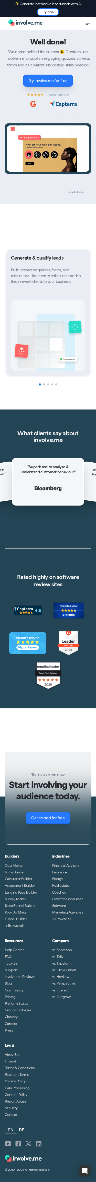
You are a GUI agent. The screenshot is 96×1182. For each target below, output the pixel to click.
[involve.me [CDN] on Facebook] (18, 1144)
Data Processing (17, 1088)
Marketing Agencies (67, 912)
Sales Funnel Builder (20, 906)
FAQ (8, 956)
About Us (12, 1054)
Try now (48, 12)
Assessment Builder (20, 885)
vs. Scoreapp (62, 950)
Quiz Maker (14, 865)
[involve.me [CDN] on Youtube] (8, 1144)
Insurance (59, 872)
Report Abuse (15, 1101)
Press (9, 1030)
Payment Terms (17, 1074)
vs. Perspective (63, 983)
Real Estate (60, 885)
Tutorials (11, 963)
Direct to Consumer (67, 899)
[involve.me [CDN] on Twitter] (28, 1144)
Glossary (11, 1017)
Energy (57, 879)
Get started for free (48, 818)
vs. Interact (60, 990)
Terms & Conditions (20, 1068)
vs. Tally (57, 956)
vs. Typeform (62, 963)
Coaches (59, 892)
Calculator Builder (18, 879)
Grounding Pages (18, 1010)
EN (11, 1129)
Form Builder (15, 872)
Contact (11, 1115)
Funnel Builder (16, 919)
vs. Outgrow (61, 996)
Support (11, 970)
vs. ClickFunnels (64, 970)
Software (59, 906)
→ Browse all (14, 925)
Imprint (10, 1061)
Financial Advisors (65, 865)
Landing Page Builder (21, 892)
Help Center (14, 950)
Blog (8, 983)
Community (14, 990)
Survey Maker (15, 899)
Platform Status (16, 1003)
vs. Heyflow (60, 977)
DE (21, 1129)
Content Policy (16, 1095)
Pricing (10, 996)
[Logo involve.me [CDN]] (25, 22)
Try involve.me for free (48, 80)
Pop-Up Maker (16, 912)
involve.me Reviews (20, 977)
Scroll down (76, 192)
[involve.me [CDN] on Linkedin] (39, 1144)
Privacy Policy (15, 1081)
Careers (11, 1023)
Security (11, 1108)
